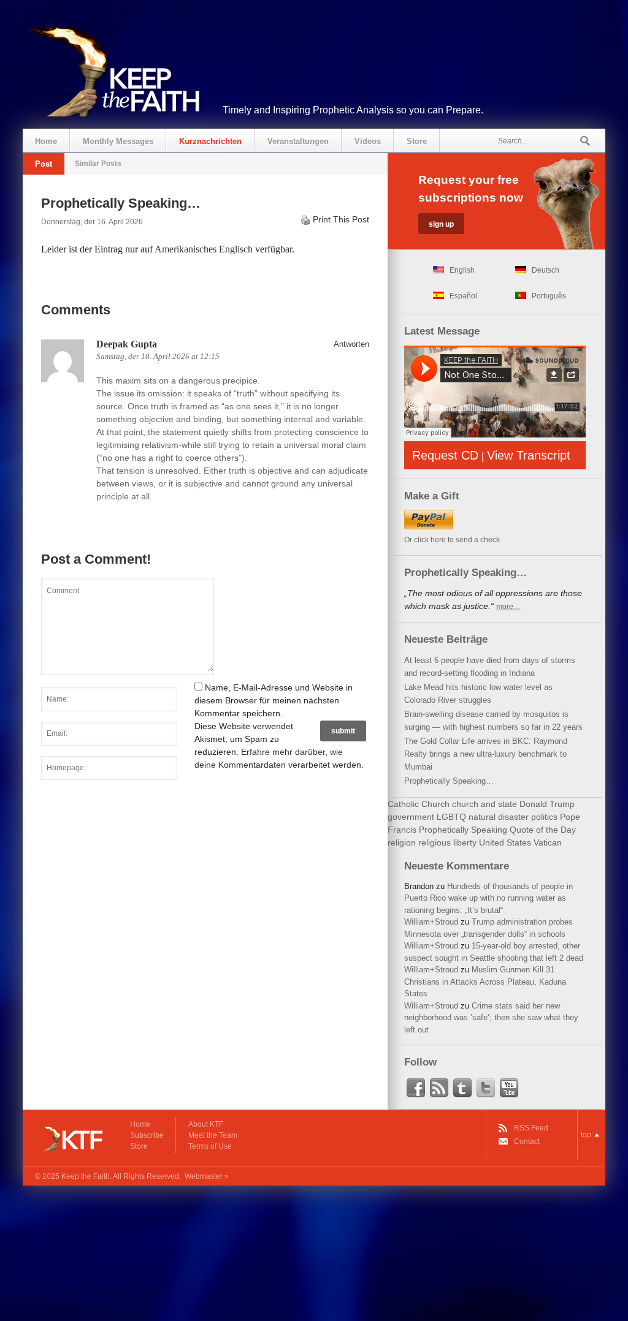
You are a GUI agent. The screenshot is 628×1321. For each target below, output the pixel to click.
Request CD (445, 455)
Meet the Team (212, 1135)
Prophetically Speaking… (449, 780)
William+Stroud (431, 921)
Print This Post (341, 219)
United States (505, 842)
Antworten (351, 344)
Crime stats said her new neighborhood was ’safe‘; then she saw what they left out (491, 1017)
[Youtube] (509, 1088)
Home (46, 141)
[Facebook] (416, 1088)
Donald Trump (547, 804)
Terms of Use (210, 1146)
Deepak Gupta (126, 344)
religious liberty (447, 842)
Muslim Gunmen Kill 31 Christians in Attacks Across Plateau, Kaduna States (485, 981)
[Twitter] (486, 1088)
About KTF (205, 1124)
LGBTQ (451, 817)
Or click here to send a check (452, 540)
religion (402, 842)
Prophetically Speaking (463, 830)
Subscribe (147, 1135)
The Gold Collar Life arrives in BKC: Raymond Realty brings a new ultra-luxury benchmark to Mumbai (485, 753)
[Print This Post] (305, 219)
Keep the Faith (85, 1176)
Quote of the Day (543, 830)
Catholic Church (419, 804)
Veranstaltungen (298, 141)
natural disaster (499, 817)
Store (417, 141)
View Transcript (528, 455)
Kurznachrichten (210, 141)
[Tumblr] (462, 1088)
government (411, 817)
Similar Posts (98, 163)
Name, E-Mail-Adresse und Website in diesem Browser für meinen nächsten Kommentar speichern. (273, 700)
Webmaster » (207, 1176)
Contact (527, 1141)
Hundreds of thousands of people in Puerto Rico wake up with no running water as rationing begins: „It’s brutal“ (488, 898)
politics (544, 817)
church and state (484, 804)
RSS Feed (531, 1128)
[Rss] (439, 1088)
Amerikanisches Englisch (204, 249)
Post (43, 163)
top (586, 1134)
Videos (367, 141)
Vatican (548, 842)
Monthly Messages (118, 141)
